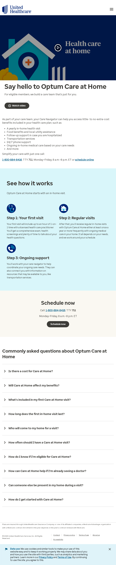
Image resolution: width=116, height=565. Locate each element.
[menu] (111, 9)
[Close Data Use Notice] (109, 549)
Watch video (19, 105)
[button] (58, 47)
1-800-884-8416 (12, 159)
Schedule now (58, 324)
